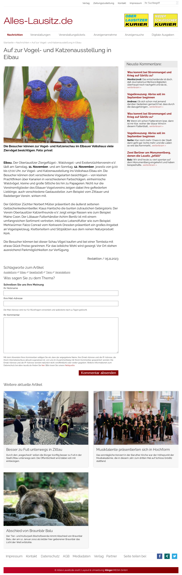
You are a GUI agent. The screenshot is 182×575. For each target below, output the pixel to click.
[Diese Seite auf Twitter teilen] (174, 556)
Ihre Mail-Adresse (13, 298)
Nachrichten (22, 42)
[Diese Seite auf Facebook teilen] (159, 556)
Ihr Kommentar (12, 315)
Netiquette (70, 365)
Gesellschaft (36, 272)
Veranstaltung (62, 272)
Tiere (49, 272)
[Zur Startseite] (61, 18)
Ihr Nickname (11, 288)
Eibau (23, 272)
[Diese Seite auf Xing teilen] (167, 556)
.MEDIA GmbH (116, 570)
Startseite (9, 42)
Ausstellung (10, 272)
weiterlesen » (134, 87)
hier (43, 365)
